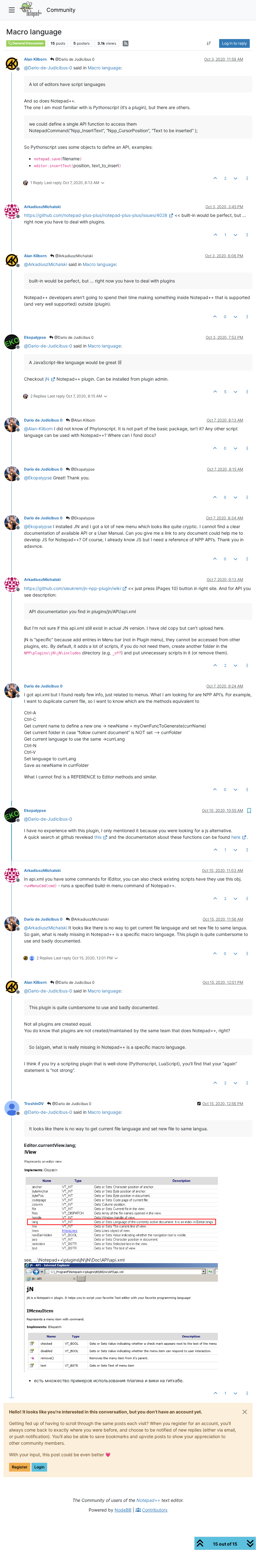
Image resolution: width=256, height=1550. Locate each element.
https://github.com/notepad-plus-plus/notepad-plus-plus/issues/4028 (95, 215)
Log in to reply (234, 43)
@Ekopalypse (82, 469)
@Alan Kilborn (82, 420)
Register (19, 1467)
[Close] (245, 1411)
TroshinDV (34, 1103)
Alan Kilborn (35, 59)
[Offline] (14, 63)
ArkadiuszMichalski (42, 206)
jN (47, 379)
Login (39, 1467)
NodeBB (123, 1509)
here (235, 837)
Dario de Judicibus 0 (43, 420)
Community (61, 10)
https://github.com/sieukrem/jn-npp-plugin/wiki (72, 588)
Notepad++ (148, 1500)
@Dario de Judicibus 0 (74, 59)
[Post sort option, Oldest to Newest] (209, 43)
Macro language (104, 67)
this (97, 837)
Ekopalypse (35, 337)
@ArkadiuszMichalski (73, 255)
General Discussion (28, 43)
